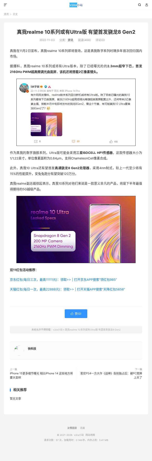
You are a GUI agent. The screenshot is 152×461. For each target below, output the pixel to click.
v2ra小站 (76, 5)
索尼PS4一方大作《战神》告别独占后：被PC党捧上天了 (111, 375)
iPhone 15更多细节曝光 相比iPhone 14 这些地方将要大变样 (41, 375)
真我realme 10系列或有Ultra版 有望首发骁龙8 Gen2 (76, 32)
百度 (82, 427)
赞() (76, 313)
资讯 (6, 14)
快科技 (32, 348)
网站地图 (90, 434)
